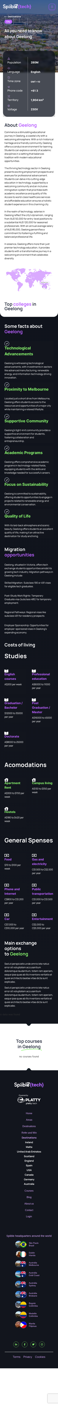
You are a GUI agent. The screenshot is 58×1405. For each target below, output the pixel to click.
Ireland (29, 1142)
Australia (29, 1184)
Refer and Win (29, 1132)
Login (29, 1216)
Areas (29, 1120)
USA (29, 1170)
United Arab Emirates (29, 1151)
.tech (31, 1103)
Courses (29, 1190)
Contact (29, 1210)
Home (29, 1113)
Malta (29, 1147)
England (29, 1160)
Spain (29, 1165)
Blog (29, 1197)
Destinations (29, 1126)
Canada (29, 1174)
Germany (29, 1179)
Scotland (29, 1156)
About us (29, 1203)
